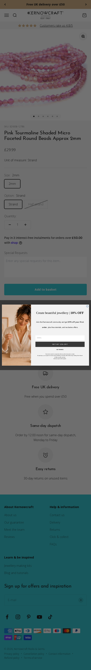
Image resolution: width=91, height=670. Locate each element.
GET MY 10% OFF (60, 344)
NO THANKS (60, 349)
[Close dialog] (87, 306)
